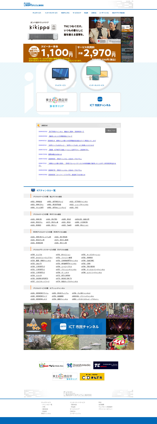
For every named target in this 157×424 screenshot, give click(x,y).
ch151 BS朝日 (36, 225)
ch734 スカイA (36, 275)
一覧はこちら (110, 130)
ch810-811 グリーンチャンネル (83, 296)
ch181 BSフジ (51, 225)
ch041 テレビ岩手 (37, 207)
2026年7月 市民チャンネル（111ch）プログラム (65, 170)
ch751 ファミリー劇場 (64, 257)
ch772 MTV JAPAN (63, 275)
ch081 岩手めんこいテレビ (56, 207)
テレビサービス (46, 402)
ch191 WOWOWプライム (40, 293)
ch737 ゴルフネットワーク (40, 281)
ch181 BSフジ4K (60, 243)
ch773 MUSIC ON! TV (64, 278)
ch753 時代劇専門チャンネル (66, 263)
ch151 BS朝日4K (37, 243)
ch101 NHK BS (36, 219)
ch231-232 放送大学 (82, 219)
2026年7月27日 (43, 149)
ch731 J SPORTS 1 (38, 269)
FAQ (100, 402)
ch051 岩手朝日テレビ (55, 201)
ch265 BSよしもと (81, 225)
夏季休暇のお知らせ (55, 154)
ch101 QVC (74, 207)
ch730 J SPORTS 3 (38, 266)
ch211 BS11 (66, 222)
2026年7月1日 (43, 163)
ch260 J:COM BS (81, 222)
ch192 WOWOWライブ (39, 296)
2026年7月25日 (43, 154)
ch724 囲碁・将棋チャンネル (41, 260)
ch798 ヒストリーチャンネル (91, 272)
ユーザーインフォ (75, 413)
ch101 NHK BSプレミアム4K (41, 237)
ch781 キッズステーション (90, 254)
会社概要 (101, 404)
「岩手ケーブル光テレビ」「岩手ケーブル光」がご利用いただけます (71, 145)
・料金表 (44, 411)
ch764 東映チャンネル (60, 299)
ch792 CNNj (85, 263)
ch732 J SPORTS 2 (38, 272)
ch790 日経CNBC (87, 260)
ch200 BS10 (66, 219)
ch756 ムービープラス (64, 266)
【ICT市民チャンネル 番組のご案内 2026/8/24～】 (66, 131)
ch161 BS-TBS (51, 219)
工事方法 (72, 411)
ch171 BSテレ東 (52, 222)
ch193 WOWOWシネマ (39, 299)
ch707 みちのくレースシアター (42, 257)
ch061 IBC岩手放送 (54, 204)
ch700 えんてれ (36, 254)
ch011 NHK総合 (36, 201)
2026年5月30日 (43, 174)
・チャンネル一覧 (46, 404)
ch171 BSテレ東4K (61, 240)
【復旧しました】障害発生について (60, 136)
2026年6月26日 (43, 170)
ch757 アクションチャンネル (66, 269)
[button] (27, 39)
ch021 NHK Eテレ (37, 204)
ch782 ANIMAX (87, 257)
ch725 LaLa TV (36, 263)
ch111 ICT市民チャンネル (79, 201)
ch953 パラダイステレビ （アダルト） (85, 299)
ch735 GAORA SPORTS (39, 278)
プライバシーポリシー (105, 409)
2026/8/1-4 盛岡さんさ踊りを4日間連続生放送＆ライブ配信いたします (72, 141)
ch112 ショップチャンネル (79, 204)
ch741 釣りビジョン (63, 254)
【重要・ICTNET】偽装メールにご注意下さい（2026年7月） (68, 150)
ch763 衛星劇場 (57, 296)
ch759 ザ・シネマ (62, 272)
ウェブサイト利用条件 (105, 407)
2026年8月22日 (43, 131)
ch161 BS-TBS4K (60, 237)
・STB (43, 407)
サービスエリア (75, 409)
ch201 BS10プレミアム (60, 293)
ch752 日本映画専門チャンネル (67, 260)
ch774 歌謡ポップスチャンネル (67, 281)
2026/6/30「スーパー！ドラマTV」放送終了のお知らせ (66, 175)
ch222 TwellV (66, 225)
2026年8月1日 (43, 140)
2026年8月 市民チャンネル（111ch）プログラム (65, 159)
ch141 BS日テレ (37, 222)
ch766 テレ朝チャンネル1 (81, 293)
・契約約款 (44, 409)
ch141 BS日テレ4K (37, 240)
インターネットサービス (77, 402)
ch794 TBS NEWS (88, 266)
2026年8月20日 (43, 136)
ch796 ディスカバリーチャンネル (93, 269)
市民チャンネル (46, 413)
